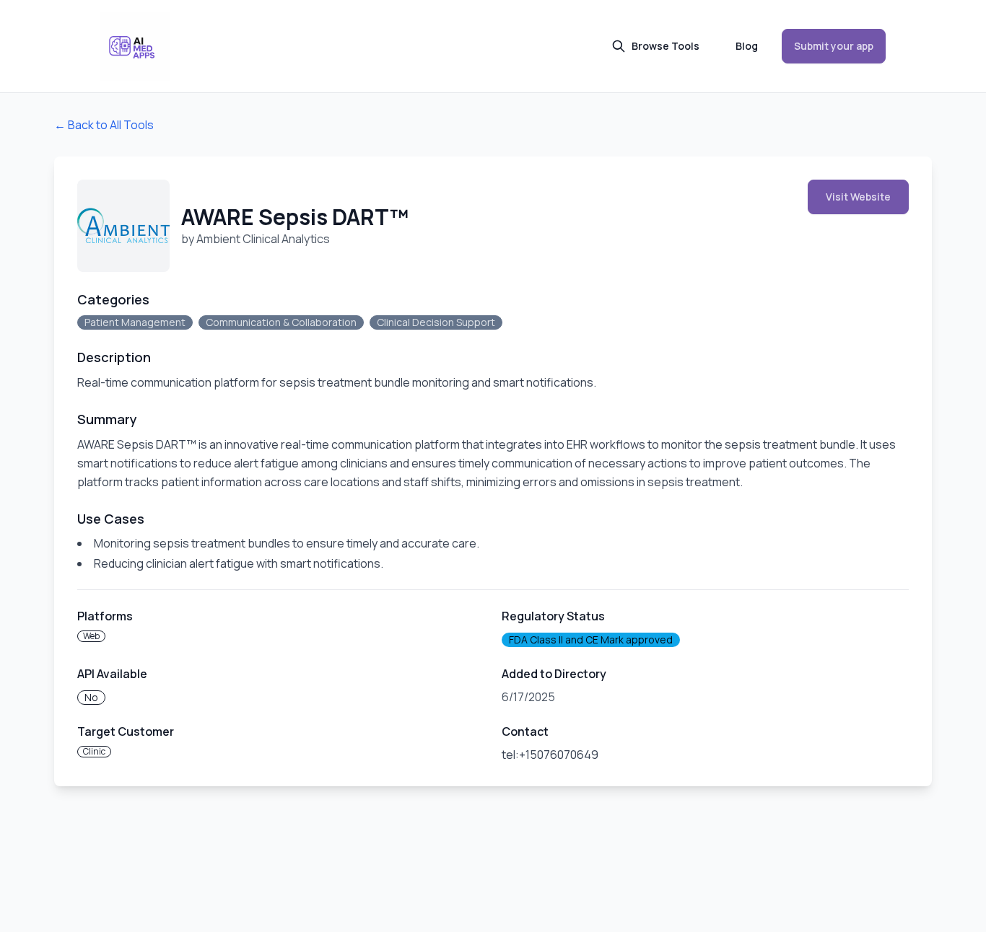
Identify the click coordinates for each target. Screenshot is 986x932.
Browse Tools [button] (665, 46)
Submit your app (833, 46)
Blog (747, 46)
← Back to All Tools (104, 125)
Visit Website (858, 196)
